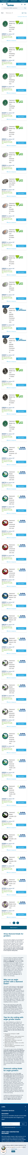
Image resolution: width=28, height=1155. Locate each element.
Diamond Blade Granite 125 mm (12, 838)
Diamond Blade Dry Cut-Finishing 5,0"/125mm (12, 79)
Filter (25, 13)
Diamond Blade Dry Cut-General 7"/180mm (12, 287)
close (13, 1151)
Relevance (9, 13)
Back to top (14, 927)
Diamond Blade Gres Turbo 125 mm (12, 905)
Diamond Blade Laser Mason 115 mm (12, 596)
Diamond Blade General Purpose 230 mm (12, 500)
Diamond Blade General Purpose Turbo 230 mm (12, 791)
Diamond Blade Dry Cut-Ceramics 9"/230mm (12, 399)
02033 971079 (4, 1)
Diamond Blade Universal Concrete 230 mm (12, 573)
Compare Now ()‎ (22, 16)
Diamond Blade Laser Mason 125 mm (12, 619)
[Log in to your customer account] (21, 5)
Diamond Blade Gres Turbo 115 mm (12, 882)
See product (21, 37)
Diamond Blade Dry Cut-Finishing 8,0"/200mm (12, 52)
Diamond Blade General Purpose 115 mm (13, 451)
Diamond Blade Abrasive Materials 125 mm (12, 689)
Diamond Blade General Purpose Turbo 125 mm (12, 764)
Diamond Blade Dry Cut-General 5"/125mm (12, 260)
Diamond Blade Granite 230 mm (12, 860)
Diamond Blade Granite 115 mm (12, 815)
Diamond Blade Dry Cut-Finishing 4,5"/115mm (12, 105)
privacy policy (18, 1127)
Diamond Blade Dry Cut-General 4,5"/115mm (12, 157)
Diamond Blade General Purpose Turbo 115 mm (12, 738)
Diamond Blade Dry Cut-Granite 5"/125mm (12, 208)
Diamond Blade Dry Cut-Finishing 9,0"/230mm (12, 26)
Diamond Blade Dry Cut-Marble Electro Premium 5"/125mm (12, 345)
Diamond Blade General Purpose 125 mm (12, 475)
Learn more (14, 1149)
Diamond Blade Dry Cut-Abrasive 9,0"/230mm (12, 131)
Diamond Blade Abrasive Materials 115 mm (12, 664)
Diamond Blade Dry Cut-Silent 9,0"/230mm (12, 183)
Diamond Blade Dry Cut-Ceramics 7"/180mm (12, 373)
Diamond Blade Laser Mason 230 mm (12, 641)
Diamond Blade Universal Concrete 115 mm (12, 524)
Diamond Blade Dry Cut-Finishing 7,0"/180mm (12, 426)
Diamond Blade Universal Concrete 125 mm (12, 548)
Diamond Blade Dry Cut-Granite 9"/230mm (12, 234)
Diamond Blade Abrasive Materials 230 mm (12, 713)
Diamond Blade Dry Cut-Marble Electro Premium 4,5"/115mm (12, 315)
